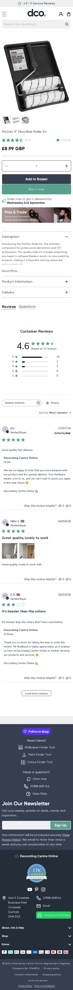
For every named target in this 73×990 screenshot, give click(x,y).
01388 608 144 (39, 786)
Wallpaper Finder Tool (40, 747)
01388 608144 (52, 898)
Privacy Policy (25, 986)
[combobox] (36, 24)
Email (46, 906)
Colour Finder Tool (39, 762)
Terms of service (38, 980)
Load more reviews (36, 693)
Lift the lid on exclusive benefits (21, 219)
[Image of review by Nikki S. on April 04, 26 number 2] (26, 551)
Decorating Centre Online (27, 963)
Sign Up (60, 825)
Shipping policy (52, 974)
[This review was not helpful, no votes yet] (67, 506)
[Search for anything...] (67, 24)
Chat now (39, 779)
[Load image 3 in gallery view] (25, 120)
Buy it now (36, 189)
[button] (6, 13)
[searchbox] (18, 403)
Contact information (26, 974)
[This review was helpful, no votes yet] (60, 506)
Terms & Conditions (44, 986)
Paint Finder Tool (39, 754)
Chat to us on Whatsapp (57, 915)
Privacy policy (52, 968)
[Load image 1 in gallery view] (6, 120)
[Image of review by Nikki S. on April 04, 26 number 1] (9, 551)
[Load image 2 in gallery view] (16, 120)
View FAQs (40, 793)
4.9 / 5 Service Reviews (39, 3)
